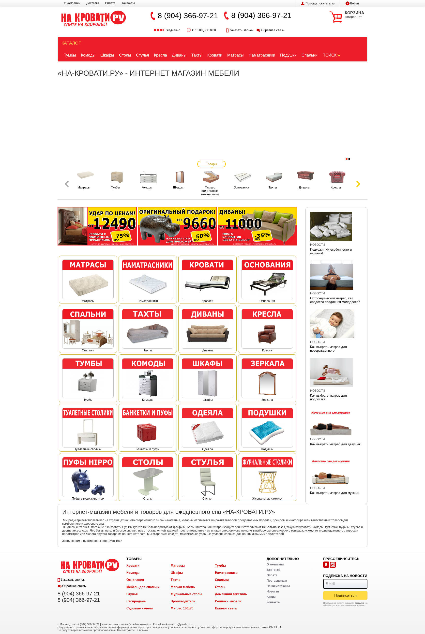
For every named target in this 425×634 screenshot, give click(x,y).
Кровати (214, 55)
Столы (125, 55)
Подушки (288, 55)
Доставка (92, 3)
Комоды (88, 55)
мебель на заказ (273, 527)
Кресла (160, 55)
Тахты (196, 55)
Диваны (179, 55)
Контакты (128, 3)
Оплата (110, 3)
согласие (359, 603)
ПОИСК (329, 55)
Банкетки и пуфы (148, 449)
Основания (267, 301)
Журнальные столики (267, 498)
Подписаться (345, 595)
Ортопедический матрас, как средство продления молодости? (335, 300)
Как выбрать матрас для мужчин (334, 493)
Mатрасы (88, 301)
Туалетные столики (88, 449)
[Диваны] (257, 226)
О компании (72, 3)
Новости (317, 244)
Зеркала (267, 400)
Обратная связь (273, 30)
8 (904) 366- (178, 15)
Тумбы (70, 55)
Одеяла (207, 449)
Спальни (310, 55)
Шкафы (107, 55)
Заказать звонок (241, 30)
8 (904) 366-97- (257, 15)
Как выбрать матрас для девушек (335, 444)
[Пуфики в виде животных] (177, 226)
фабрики (179, 527)
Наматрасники (262, 55)
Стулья (142, 55)
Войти (354, 3)
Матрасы (235, 55)
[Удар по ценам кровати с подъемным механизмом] (97, 226)
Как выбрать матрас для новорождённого (328, 348)
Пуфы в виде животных (88, 498)
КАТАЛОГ (71, 43)
